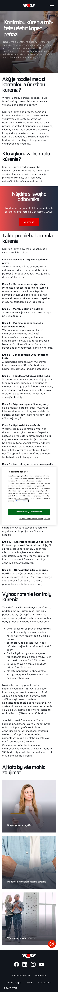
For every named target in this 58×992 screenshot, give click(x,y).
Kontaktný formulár (21, 975)
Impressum (40, 975)
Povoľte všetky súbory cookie (29, 512)
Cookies (29, 982)
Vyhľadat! (29, 222)
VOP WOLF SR (45, 982)
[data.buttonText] (52, 944)
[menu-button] (52, 5)
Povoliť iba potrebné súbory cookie (34, 519)
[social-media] (16, 964)
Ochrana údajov (13, 982)
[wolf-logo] (29, 5)
